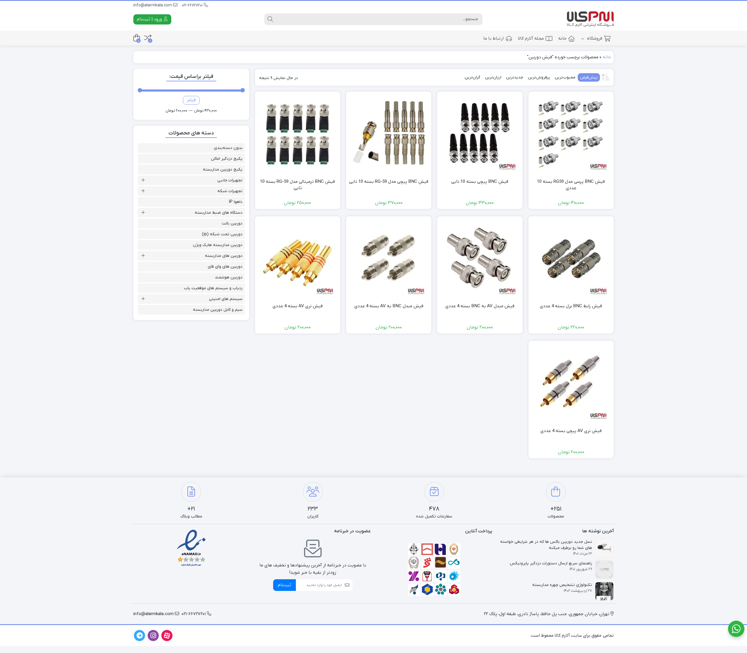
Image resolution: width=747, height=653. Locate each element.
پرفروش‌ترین (539, 77)
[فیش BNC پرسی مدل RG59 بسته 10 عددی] (571, 134)
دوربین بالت (232, 223)
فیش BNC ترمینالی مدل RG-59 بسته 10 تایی (297, 185)
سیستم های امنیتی (225, 299)
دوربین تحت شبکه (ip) (222, 234)
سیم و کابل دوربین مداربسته (217, 310)
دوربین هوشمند (228, 277)
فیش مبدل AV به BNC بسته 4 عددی (479, 306)
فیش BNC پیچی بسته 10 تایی (479, 182)
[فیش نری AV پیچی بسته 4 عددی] (571, 383)
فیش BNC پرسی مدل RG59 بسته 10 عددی (571, 185)
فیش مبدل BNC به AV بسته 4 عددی (388, 306)
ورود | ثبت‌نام (150, 19)
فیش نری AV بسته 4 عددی (298, 306)
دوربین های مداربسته (223, 256)
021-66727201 (193, 5)
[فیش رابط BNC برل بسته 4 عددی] (571, 259)
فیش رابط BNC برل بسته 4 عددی (571, 306)
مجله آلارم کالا (531, 38)
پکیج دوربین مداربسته (222, 169)
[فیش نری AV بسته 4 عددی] (297, 259)
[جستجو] (270, 19)
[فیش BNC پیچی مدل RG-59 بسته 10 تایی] (388, 134)
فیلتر (191, 100)
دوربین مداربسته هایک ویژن (217, 245)
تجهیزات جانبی (229, 180)
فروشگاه (594, 38)
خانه (562, 38)
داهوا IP (235, 202)
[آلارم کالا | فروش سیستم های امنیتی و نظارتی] (590, 19)
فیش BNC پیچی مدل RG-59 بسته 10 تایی (388, 182)
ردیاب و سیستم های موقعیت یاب (213, 288)
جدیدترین (514, 77)
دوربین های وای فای (225, 266)
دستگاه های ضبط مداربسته (218, 212)
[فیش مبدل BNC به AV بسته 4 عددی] (388, 259)
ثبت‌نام (284, 585)
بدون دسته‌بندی (228, 148)
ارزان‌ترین (493, 77)
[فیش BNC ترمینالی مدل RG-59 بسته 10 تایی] (297, 134)
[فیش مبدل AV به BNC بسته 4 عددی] (479, 259)
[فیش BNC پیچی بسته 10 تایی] (479, 134)
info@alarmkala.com (153, 5)
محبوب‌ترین (565, 77)
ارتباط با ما (493, 38)
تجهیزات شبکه (229, 191)
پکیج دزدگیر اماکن (226, 159)
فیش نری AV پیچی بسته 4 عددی (571, 431)
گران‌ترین (472, 77)
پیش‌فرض (589, 77)
